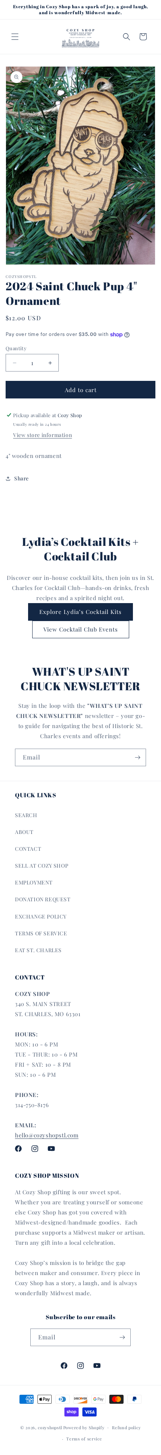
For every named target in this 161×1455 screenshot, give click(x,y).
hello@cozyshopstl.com (47, 1135)
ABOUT (24, 831)
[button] (15, 36)
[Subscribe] (137, 757)
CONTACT (28, 848)
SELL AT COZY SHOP (41, 865)
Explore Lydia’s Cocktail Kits (80, 611)
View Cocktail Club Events (80, 629)
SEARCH (26, 815)
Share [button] (21, 478)
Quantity (16, 348)
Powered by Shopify (84, 1427)
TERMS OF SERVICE (41, 933)
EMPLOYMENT (34, 882)
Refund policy (126, 1427)
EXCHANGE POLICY (41, 916)
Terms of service (84, 1439)
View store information (42, 434)
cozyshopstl (50, 1427)
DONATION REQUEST (43, 899)
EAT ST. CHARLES (38, 950)
